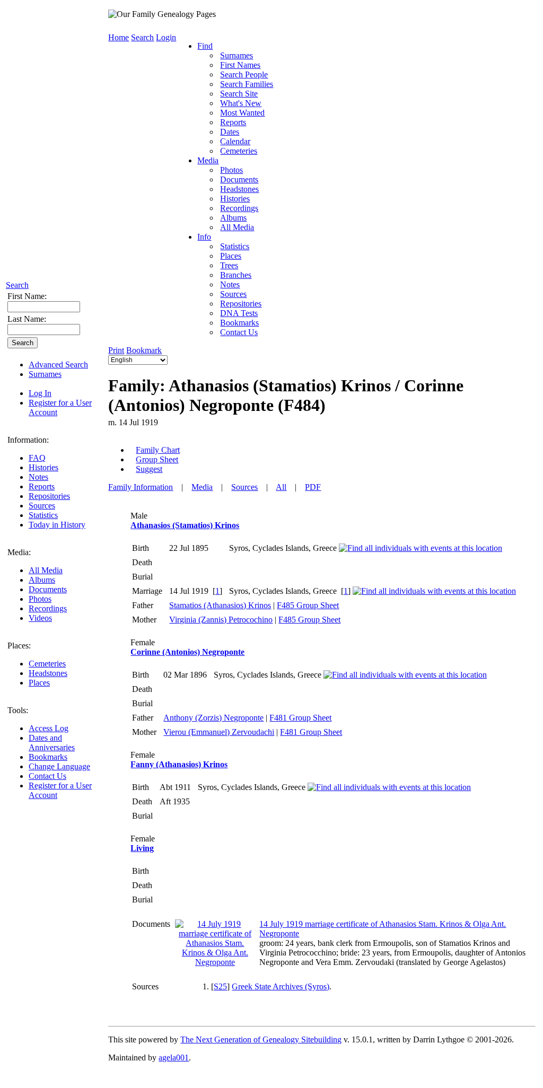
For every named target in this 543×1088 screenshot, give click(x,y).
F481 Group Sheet (300, 717)
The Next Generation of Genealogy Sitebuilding (260, 1039)
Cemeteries (47, 663)
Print (116, 350)
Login (166, 37)
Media (207, 160)
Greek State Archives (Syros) (280, 986)
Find (205, 45)
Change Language (59, 766)
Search (17, 284)
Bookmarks (48, 756)
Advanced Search (58, 364)
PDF (313, 487)
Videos (40, 617)
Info (204, 236)
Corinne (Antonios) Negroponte (187, 651)
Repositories (49, 496)
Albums (42, 579)
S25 (220, 986)
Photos (40, 598)
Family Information (140, 487)
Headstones (48, 673)
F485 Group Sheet (308, 605)
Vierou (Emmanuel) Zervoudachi (218, 731)
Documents (48, 589)
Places (39, 682)
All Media (46, 570)
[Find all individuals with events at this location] (420, 547)
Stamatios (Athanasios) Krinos (220, 605)
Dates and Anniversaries (52, 742)
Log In (40, 393)
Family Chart (158, 449)
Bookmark (144, 350)
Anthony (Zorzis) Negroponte (213, 717)
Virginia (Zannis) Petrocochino (221, 619)
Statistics (43, 515)
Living (142, 848)
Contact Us (47, 775)
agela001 (174, 1057)
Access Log (48, 728)
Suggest (149, 468)
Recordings (48, 608)
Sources (42, 505)
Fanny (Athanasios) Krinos (178, 764)
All (281, 487)
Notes (38, 476)
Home (118, 37)
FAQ (37, 457)
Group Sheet (157, 459)
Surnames (45, 374)
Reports (42, 486)
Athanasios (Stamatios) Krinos (184, 525)
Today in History (57, 524)
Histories (43, 467)
